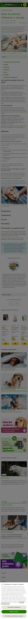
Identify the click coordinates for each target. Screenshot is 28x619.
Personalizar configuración (14, 607)
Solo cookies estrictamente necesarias (14, 616)
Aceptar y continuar (14, 611)
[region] (14, 600)
